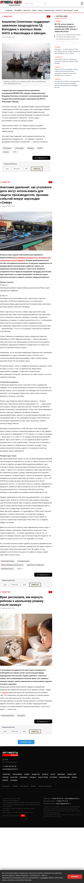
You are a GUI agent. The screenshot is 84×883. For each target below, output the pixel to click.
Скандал (13, 780)
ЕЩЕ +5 (20, 568)
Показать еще (26, 742)
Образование (68, 10)
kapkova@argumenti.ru (63, 803)
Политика (9, 10)
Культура (59, 10)
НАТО (39, 148)
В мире (34, 10)
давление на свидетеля (35, 565)
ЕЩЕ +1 (15, 152)
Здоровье (61, 774)
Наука (76, 10)
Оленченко (7, 148)
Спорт (52, 774)
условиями (44, 877)
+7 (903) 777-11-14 (62, 801)
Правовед (23, 777)
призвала (5, 692)
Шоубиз (45, 774)
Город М (32, 777)
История (53, 777)
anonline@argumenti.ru (10, 769)
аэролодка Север (7, 561)
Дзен (7, 169)
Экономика (18, 10)
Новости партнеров (44, 786)
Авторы (33, 786)
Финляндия (19, 148)
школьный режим (7, 715)
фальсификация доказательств (12, 565)
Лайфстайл (71, 774)
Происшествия (49, 10)
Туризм (5, 777)
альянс (6, 152)
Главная (15, 786)
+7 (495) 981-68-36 (9, 766)
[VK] (76, 4)
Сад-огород (43, 777)
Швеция (30, 148)
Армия (40, 10)
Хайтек (5, 780)
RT (19, 106)
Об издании (6, 786)
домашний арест (7, 568)
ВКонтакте (17, 169)
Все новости (24, 786)
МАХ (26, 169)
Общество (27, 10)
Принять (74, 876)
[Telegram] (71, 4)
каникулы (21, 715)
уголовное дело (23, 561)
